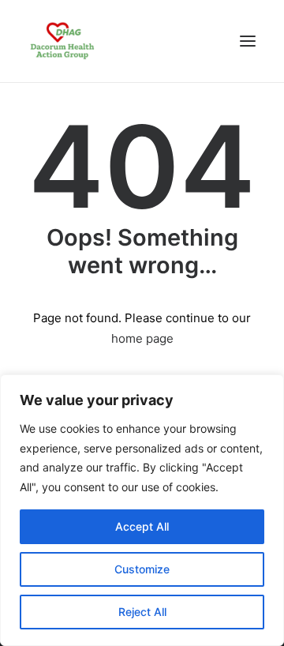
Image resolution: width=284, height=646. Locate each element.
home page (142, 338)
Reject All (142, 611)
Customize (142, 569)
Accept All (142, 526)
